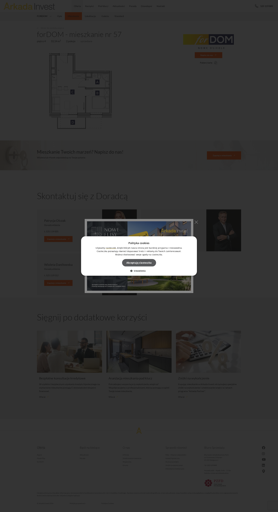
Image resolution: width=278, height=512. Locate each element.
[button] (139, 270)
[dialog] (139, 256)
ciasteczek (111, 247)
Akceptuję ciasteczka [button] (139, 262)
